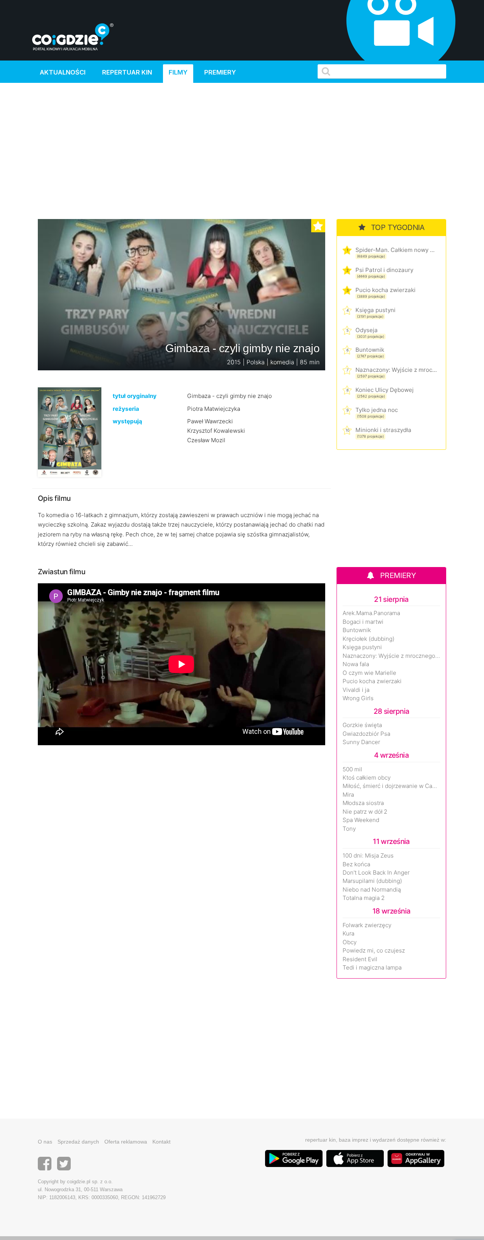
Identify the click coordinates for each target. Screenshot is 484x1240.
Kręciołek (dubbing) (368, 639)
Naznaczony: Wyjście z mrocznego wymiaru (396, 369)
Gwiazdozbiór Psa (366, 733)
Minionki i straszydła (383, 430)
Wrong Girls (358, 698)
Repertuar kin (127, 72)
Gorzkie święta (362, 725)
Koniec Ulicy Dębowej (384, 389)
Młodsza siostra (363, 803)
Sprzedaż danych (78, 1142)
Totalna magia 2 (364, 898)
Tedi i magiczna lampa (372, 967)
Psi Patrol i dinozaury (384, 269)
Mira (348, 794)
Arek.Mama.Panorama (371, 613)
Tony (349, 828)
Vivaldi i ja (356, 690)
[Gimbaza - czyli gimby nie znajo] (69, 431)
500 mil (352, 769)
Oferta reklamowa (125, 1142)
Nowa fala (356, 664)
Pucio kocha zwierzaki (385, 290)
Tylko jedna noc (376, 409)
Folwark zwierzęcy (367, 925)
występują (127, 421)
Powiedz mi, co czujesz (374, 950)
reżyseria (126, 408)
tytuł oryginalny (135, 395)
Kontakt (161, 1142)
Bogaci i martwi (363, 621)
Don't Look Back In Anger (376, 872)
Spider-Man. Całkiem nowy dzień (396, 249)
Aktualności (62, 72)
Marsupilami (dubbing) (372, 881)
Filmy (178, 72)
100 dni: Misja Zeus (368, 855)
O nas (45, 1142)
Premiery (220, 72)
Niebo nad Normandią (372, 889)
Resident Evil (360, 959)
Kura (348, 933)
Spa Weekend (361, 820)
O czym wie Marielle (369, 673)
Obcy (350, 942)
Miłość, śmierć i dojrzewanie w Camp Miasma (391, 786)
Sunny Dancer (361, 742)
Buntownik (369, 349)
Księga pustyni (375, 310)
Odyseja (366, 330)
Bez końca (356, 864)
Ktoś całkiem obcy (367, 777)
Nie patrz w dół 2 (365, 811)
